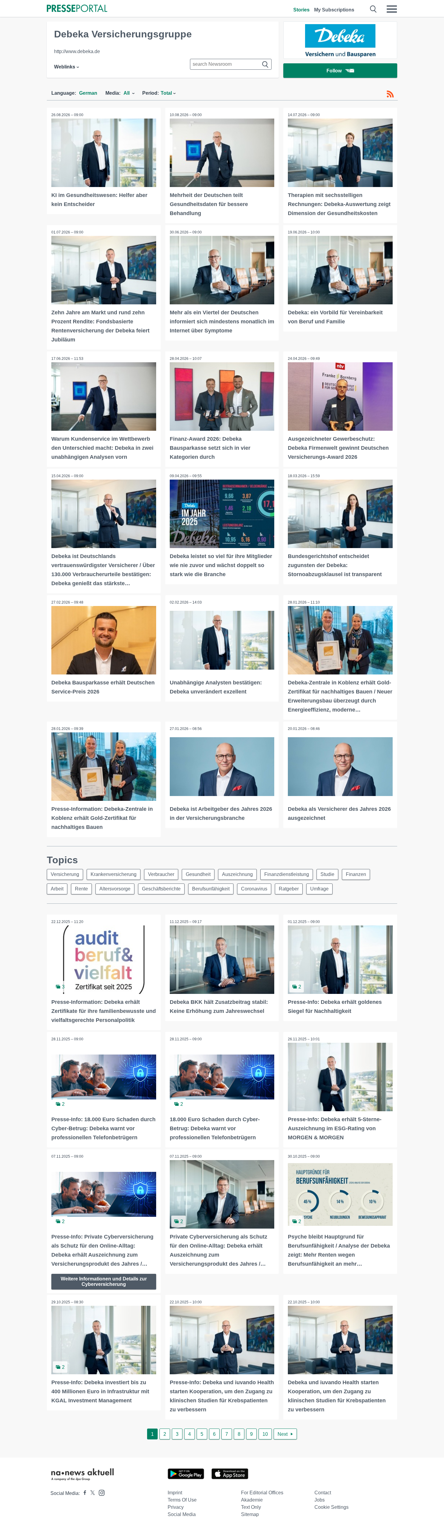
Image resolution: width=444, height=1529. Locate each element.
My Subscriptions (334, 9)
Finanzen (356, 874)
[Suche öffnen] (373, 9)
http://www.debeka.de (77, 51)
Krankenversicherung (114, 874)
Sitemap (250, 1514)
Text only (251, 1507)
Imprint (175, 1492)
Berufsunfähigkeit (211, 888)
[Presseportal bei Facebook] (83, 1493)
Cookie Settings (331, 1507)
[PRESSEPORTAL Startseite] (77, 9)
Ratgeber (289, 888)
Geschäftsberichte (161, 888)
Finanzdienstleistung (286, 874)
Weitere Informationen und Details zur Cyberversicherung (104, 1281)
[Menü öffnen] (391, 9)
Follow (334, 70)
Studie (327, 874)
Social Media (182, 1514)
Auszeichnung (237, 874)
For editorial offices (262, 1492)
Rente (81, 888)
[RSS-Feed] (390, 94)
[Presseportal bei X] (90, 1493)
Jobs (319, 1499)
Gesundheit (198, 874)
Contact (322, 1492)
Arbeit (57, 888)
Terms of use (182, 1499)
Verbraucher (161, 874)
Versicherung (65, 874)
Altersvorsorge (114, 888)
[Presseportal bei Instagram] (100, 1492)
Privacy (176, 1507)
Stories (301, 9)
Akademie (252, 1499)
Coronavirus (254, 888)
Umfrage (319, 888)
